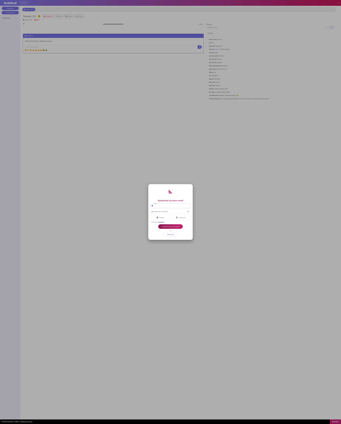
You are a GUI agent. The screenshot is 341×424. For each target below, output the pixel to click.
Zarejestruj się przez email (170, 226)
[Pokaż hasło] (188, 211)
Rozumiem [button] (335, 421)
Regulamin (161, 222)
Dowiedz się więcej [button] (26, 421)
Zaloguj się (170, 234)
